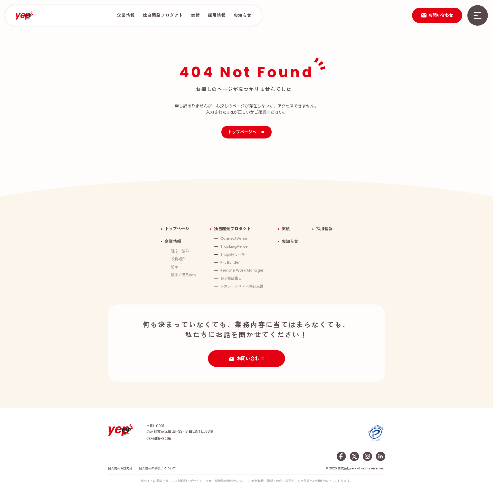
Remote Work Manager (242, 270)
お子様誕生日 (231, 278)
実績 (195, 15)
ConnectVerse (233, 238)
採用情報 (217, 15)
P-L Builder (230, 262)
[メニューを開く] (477, 15)
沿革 (174, 267)
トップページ (177, 229)
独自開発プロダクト (163, 15)
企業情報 (126, 15)
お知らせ (243, 15)
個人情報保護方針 (120, 468)
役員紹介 (178, 259)
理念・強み (180, 251)
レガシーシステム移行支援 (241, 286)
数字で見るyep (183, 274)
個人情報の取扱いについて (157, 468)
